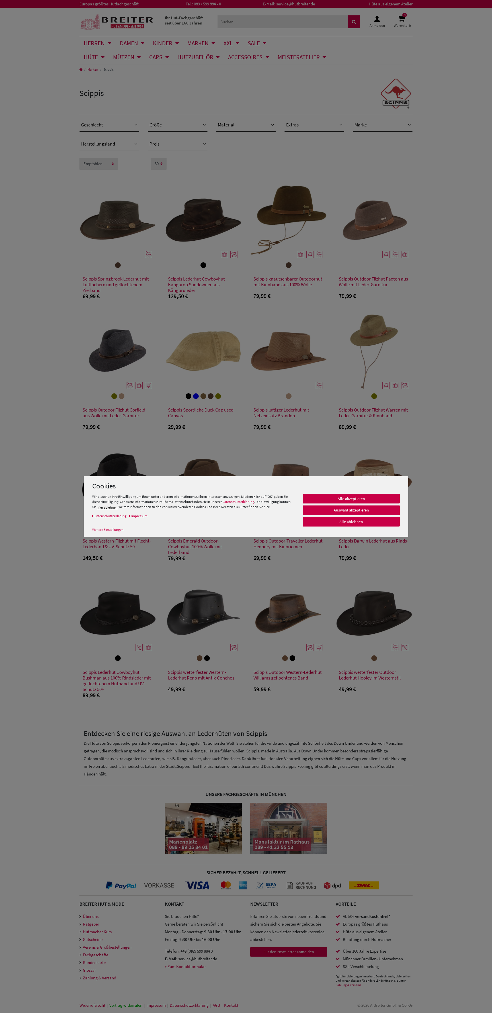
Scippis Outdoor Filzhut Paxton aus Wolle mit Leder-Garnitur (373, 282)
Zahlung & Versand (99, 978)
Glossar (89, 970)
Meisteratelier (299, 57)
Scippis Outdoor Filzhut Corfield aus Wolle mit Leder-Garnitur (114, 413)
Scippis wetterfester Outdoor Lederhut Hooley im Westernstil (370, 675)
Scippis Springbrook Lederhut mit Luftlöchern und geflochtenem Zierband (116, 284)
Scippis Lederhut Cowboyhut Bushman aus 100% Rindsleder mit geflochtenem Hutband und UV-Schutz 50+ (117, 680)
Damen (129, 43)
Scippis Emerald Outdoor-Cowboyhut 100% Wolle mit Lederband (195, 546)
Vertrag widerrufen (125, 1005)
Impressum (156, 1005)
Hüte (91, 57)
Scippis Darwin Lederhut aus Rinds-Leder (373, 544)
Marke (360, 125)
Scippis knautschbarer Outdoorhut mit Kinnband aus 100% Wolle (287, 282)
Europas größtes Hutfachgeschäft (109, 4)
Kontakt (231, 1005)
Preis (154, 144)
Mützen (123, 57)
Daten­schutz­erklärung (189, 1005)
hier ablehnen (107, 507)
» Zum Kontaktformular (185, 966)
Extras (292, 125)
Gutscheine (92, 939)
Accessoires (245, 57)
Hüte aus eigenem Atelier (391, 4)
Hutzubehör (195, 57)
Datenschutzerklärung (238, 502)
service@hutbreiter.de (295, 4)
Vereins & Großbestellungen (107, 947)
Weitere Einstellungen (108, 529)
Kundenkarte (94, 962)
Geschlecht (92, 125)
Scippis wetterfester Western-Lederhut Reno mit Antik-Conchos (201, 675)
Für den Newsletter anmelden (288, 951)
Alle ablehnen (351, 521)
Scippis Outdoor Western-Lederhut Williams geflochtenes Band (287, 675)
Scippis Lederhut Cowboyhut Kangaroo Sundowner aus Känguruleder (196, 284)
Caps (155, 57)
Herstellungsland (98, 144)
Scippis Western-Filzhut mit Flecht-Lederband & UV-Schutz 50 (117, 544)
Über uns (91, 916)
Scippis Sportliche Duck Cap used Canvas (200, 413)
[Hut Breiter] (117, 22)
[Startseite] (80, 69)
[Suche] (354, 21)
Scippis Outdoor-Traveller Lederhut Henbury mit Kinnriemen (288, 544)
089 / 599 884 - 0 (207, 4)
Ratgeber (91, 924)
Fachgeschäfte (95, 954)
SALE (254, 43)
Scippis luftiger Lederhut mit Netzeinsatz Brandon (281, 413)
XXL (228, 43)
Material (226, 125)
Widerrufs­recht (92, 1005)
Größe (155, 125)
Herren (94, 43)
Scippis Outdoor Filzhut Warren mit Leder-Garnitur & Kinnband (373, 413)
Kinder (162, 43)
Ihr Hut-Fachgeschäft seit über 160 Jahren (184, 20)
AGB (216, 1005)
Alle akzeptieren (351, 498)
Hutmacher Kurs (97, 931)
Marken (198, 43)
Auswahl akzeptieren (351, 510)
